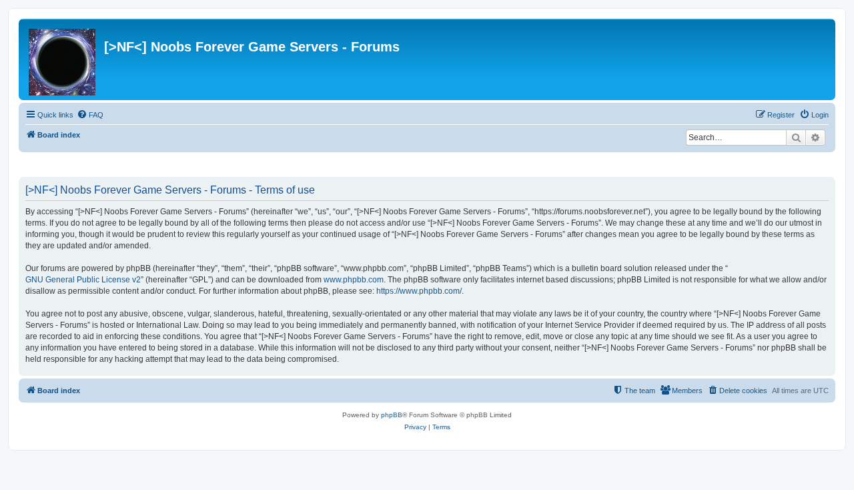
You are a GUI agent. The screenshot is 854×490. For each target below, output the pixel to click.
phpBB (391, 415)
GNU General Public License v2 (83, 279)
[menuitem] (90, 115)
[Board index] (63, 59)
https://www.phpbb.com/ (419, 291)
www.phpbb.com (354, 279)
